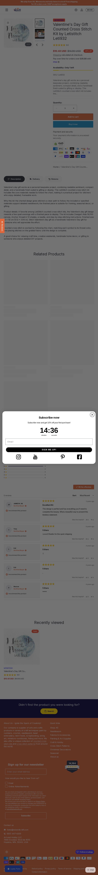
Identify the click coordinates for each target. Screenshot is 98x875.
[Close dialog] (92, 414)
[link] (18, 457)
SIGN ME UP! (49, 450)
